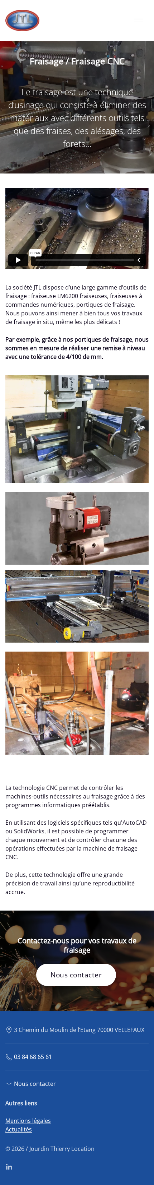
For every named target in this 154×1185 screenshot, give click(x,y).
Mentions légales (28, 1121)
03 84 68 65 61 (33, 1057)
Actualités (18, 1129)
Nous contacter (76, 975)
